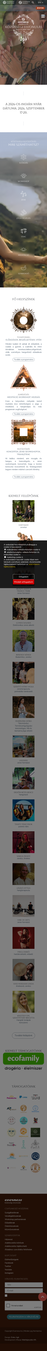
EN (39, 2)
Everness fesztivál (10, 2)
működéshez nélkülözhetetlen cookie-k (23, 549)
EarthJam (23, 525)
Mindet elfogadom (23, 581)
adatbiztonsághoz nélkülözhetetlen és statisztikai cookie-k (21, 553)
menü (43, 15)
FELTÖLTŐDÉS (23, 449)
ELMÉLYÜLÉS (23, 394)
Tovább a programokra (23, 359)
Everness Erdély (26, 2)
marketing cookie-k (14, 557)
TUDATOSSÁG (23, 337)
